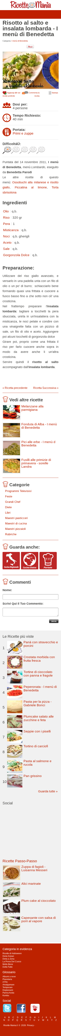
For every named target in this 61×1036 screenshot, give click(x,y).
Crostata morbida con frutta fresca (39, 658)
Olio (6, 211)
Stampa (54, 93)
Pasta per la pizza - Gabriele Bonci (38, 703)
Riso (6, 217)
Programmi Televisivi (18, 491)
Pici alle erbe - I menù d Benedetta (38, 443)
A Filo (5, 982)
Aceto (7, 242)
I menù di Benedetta (20, 41)
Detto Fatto (8, 967)
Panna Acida (8, 993)
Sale (6, 248)
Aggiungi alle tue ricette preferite (11, 94)
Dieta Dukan (8, 956)
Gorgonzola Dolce (16, 255)
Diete (8, 507)
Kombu (6, 995)
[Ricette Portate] (48, 561)
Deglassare (8, 990)
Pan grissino (33, 776)
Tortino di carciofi (36, 746)
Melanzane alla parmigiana (32, 408)
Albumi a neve (9, 976)
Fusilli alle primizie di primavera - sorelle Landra (36, 463)
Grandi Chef (12, 501)
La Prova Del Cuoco (12, 961)
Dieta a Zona (8, 959)
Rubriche (10, 534)
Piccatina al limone (31, 187)
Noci (6, 236)
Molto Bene (8, 964)
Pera (6, 223)
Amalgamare (8, 984)
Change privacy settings (46, 1025)
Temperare (8, 987)
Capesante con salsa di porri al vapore (38, 919)
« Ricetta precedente (15, 387)
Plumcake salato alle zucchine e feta (39, 718)
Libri (8, 512)
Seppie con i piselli (37, 731)
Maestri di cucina (16, 523)
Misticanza (11, 230)
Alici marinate (31, 883)
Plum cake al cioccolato (38, 900)
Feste (8, 496)
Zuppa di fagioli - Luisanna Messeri (34, 868)
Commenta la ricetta (33, 94)
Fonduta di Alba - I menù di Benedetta (39, 426)
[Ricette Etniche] (29, 561)
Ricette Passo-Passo (20, 861)
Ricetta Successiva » (45, 387)
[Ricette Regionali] (11, 561)
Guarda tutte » (48, 791)
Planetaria (7, 979)
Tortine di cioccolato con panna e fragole (38, 673)
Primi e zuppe (23, 133)
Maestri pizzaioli (15, 528)
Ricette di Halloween (12, 953)
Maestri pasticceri (16, 518)
